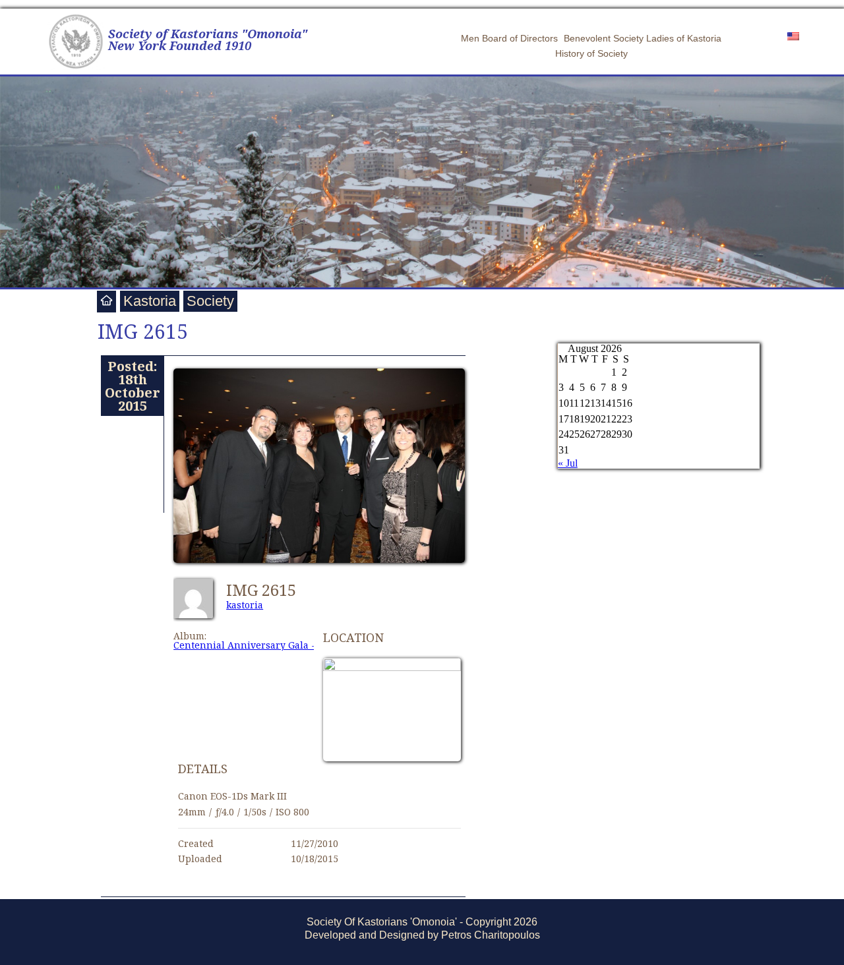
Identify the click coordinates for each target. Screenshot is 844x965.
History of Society (591, 53)
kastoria (244, 605)
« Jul (568, 463)
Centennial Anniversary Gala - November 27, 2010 (289, 645)
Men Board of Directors (509, 38)
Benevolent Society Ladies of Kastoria (642, 38)
